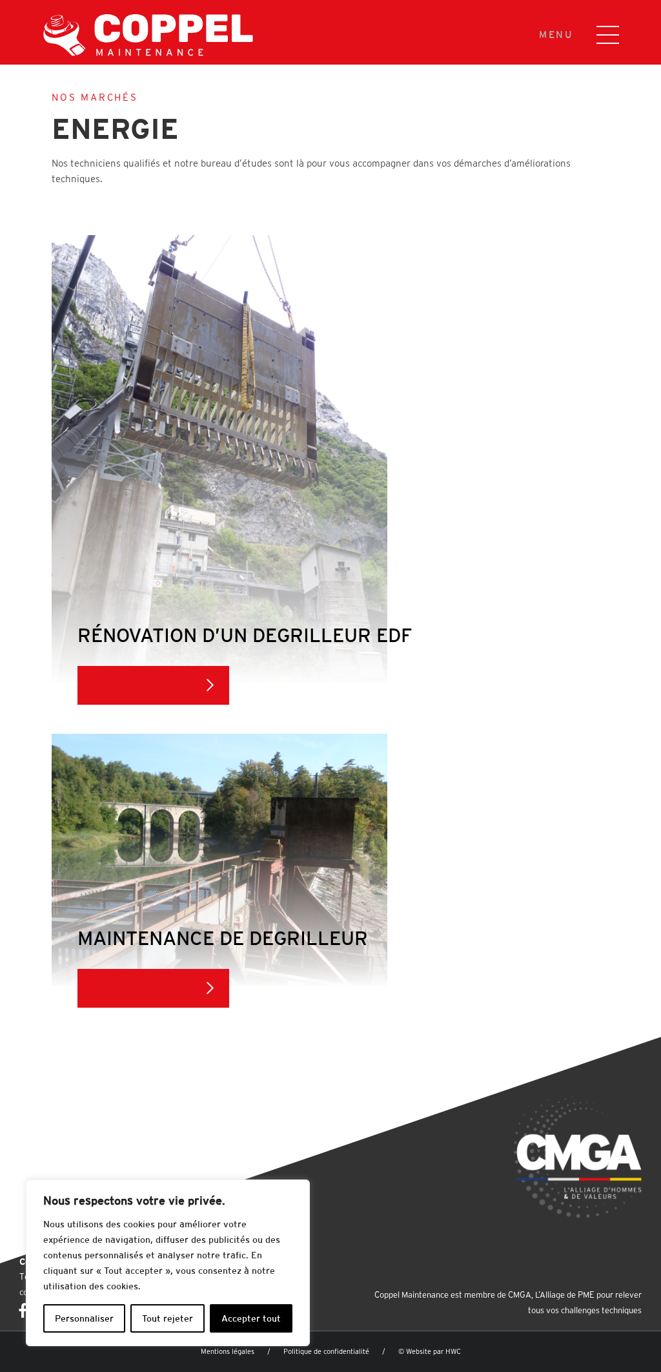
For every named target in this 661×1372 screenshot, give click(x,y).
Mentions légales (227, 1351)
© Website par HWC (429, 1351)
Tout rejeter (167, 1318)
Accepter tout (251, 1318)
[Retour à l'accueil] (129, 33)
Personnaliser (84, 1318)
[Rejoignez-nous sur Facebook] (23, 1310)
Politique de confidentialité (326, 1351)
